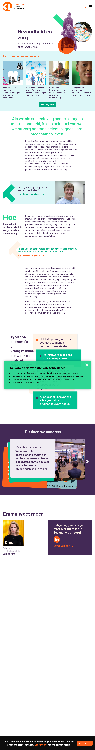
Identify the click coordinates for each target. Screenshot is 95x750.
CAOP (42, 376)
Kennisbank (55, 376)
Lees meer (35, 382)
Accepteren (84, 743)
